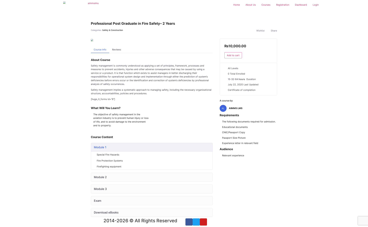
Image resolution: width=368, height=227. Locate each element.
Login (316, 4)
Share (274, 30)
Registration (282, 4)
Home (236, 4)
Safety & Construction (112, 30)
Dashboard (301, 4)
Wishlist (260, 30)
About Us (251, 4)
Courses (265, 4)
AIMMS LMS (235, 108)
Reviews (116, 49)
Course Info (100, 49)
